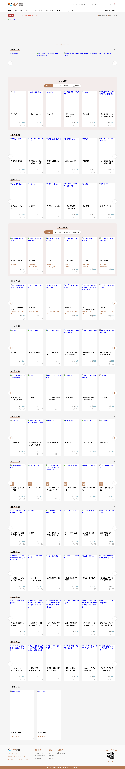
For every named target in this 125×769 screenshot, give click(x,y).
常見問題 (51, 756)
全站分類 (19, 10)
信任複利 (14, 114)
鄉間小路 (32, 307)
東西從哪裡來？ (16, 161)
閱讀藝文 (76, 232)
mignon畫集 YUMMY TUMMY (35, 579)
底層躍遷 (50, 114)
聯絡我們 (51, 758)
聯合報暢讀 (42, 732)
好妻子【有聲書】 (35, 488)
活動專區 (69, 10)
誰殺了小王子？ (34, 352)
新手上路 (51, 753)
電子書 (29, 10)
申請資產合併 (103, 15)
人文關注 (76, 86)
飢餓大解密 (104, 442)
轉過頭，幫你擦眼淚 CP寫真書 (53, 669)
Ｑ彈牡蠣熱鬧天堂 (53, 578)
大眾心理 (58, 86)
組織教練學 (69, 397)
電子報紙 (49, 10)
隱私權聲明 (38, 758)
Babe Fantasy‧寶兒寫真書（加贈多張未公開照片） (17, 670)
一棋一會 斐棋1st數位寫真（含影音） (71, 670)
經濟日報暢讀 (16, 732)
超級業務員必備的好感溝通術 (53, 398)
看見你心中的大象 (53, 206)
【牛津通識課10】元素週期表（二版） (53, 535)
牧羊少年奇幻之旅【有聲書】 (17, 489)
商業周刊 (32, 260)
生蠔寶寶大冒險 (70, 161)
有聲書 (59, 10)
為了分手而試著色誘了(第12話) (17, 624)
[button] (10, 63)
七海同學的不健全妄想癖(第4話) (71, 624)
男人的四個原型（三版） (88, 534)
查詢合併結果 (113, 15)
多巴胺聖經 (15, 442)
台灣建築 (50, 307)
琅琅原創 (114, 11)
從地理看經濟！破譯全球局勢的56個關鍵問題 (107, 116)
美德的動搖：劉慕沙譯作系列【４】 (35, 162)
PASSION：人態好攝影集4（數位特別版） (89, 670)
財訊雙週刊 (69, 260)
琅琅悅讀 (107, 11)
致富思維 (85, 114)
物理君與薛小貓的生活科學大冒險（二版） (17, 535)
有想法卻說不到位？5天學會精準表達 (71, 208)
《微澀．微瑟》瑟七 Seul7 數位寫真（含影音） (107, 670)
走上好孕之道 (69, 442)
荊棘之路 (85, 161)
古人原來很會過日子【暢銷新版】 (106, 162)
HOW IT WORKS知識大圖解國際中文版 (88, 309)
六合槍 (13, 352)
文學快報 (67, 86)
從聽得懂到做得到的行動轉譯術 (88, 398)
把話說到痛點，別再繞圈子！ (71, 115)
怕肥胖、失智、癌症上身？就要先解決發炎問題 (35, 444)
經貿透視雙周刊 (16, 260)
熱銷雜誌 (49, 232)
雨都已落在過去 (88, 442)
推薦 (10, 10)
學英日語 (58, 232)
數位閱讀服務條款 (40, 756)
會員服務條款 (39, 753)
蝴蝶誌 (31, 533)
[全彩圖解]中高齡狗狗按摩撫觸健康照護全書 (106, 580)
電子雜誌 (39, 10)
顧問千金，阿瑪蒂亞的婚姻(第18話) (106, 624)
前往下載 (111, 761)
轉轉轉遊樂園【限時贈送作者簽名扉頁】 (71, 354)
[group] (62, 32)
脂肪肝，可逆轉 (106, 206)
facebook (63, 753)
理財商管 (49, 86)
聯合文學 (68, 307)
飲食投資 (85, 206)
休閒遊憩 (67, 232)
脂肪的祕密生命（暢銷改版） (106, 534)
